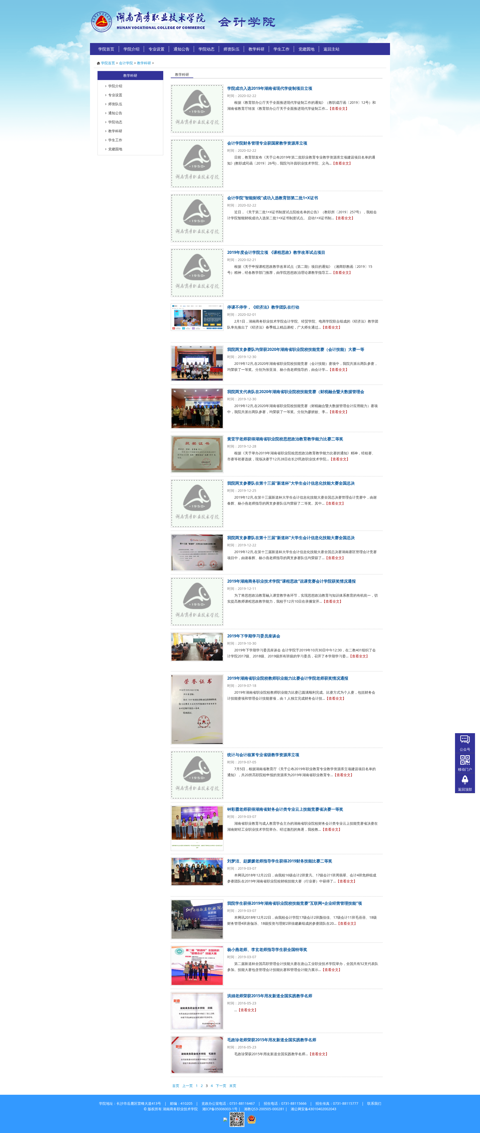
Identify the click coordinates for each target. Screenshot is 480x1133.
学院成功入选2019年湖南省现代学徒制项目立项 (269, 88)
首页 (175, 1085)
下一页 (221, 1085)
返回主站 (332, 49)
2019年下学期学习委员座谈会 (253, 636)
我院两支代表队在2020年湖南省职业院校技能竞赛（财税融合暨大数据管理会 (295, 391)
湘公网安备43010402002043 (313, 1108)
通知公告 (182, 49)
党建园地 (306, 49)
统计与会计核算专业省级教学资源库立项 (263, 754)
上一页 (187, 1085)
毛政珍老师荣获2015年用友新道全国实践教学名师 (271, 1039)
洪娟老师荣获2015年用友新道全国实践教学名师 (269, 995)
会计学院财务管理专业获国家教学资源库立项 (267, 143)
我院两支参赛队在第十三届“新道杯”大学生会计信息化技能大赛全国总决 (291, 483)
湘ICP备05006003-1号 (219, 1108)
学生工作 (282, 49)
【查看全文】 (338, 108)
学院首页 (106, 49)
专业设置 (156, 49)
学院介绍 (132, 49)
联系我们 (374, 1103)
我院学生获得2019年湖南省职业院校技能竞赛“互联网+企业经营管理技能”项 (294, 903)
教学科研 (256, 49)
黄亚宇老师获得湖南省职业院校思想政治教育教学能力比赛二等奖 (285, 439)
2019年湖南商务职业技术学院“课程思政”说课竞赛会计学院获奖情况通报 (291, 581)
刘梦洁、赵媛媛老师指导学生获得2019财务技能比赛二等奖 (279, 861)
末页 (232, 1085)
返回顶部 (465, 789)
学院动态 (206, 49)
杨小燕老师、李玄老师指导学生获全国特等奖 (267, 949)
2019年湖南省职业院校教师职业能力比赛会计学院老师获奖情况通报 (287, 678)
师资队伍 (232, 49)
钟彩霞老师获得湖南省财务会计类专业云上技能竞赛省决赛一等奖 (285, 809)
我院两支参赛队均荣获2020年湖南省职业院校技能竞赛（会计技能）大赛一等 (295, 349)
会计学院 (126, 63)
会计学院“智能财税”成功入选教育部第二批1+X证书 (272, 198)
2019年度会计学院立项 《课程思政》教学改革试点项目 (276, 252)
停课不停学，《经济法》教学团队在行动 (263, 307)
